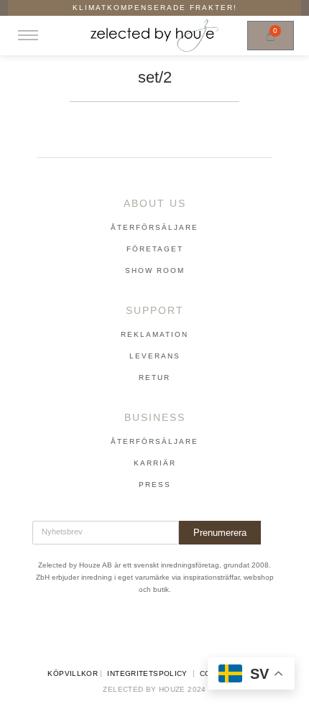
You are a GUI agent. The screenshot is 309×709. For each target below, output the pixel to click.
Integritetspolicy (147, 673)
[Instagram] (154, 633)
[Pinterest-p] (184, 633)
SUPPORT (155, 310)
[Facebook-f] (125, 633)
